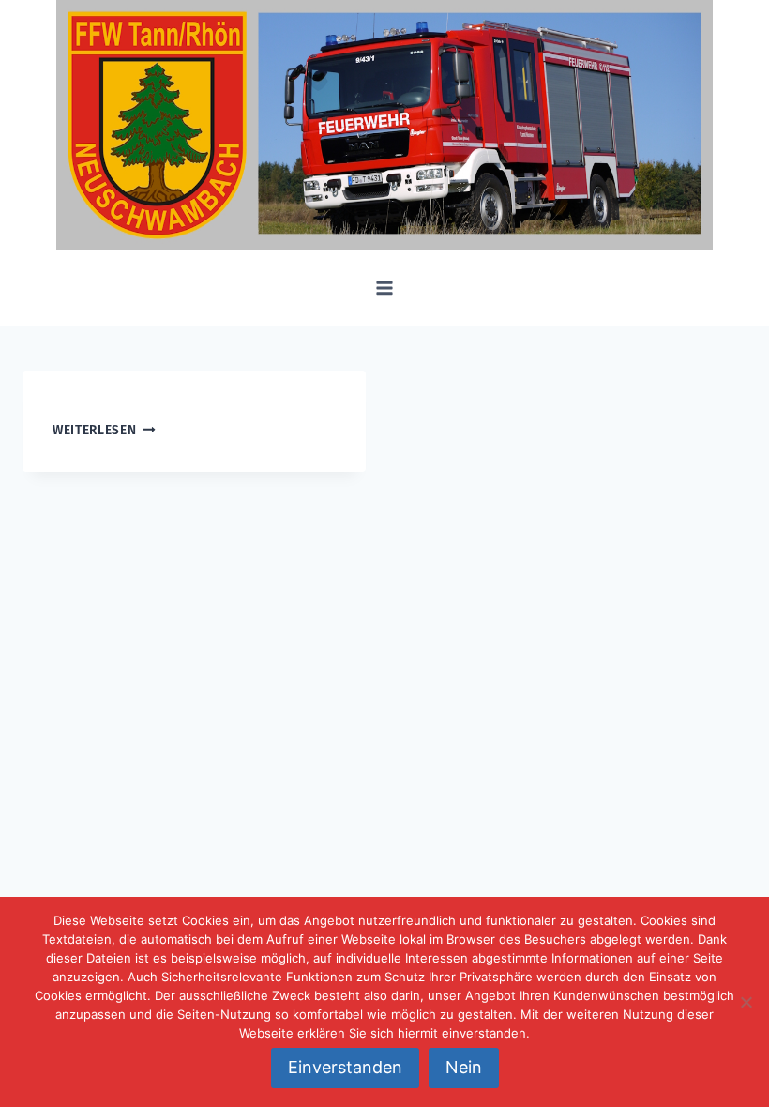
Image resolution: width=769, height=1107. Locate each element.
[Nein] (745, 1002)
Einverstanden (345, 1067)
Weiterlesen (94, 430)
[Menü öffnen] (385, 288)
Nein (463, 1067)
